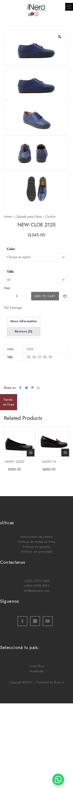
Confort (50, 216)
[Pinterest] (32, 388)
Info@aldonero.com (37, 591)
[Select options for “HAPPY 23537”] (30, 452)
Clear (7, 288)
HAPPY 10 (49, 462)
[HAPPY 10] (54, 441)
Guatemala (36, 671)
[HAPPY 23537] (19, 441)
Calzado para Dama (29, 216)
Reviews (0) (24, 331)
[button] (69, 7)
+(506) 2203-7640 (36, 581)
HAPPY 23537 (14, 462)
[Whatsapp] (38, 388)
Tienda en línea (8, 402)
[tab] (23, 321)
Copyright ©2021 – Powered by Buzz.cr (36, 682)
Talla (10, 272)
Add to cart (45, 296)
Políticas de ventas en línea (36, 542)
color (11, 249)
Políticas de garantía (36, 547)
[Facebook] (20, 388)
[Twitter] (26, 388)
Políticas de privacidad (36, 551)
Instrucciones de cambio (36, 536)
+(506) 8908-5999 (36, 585)
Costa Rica (36, 666)
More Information (23, 321)
